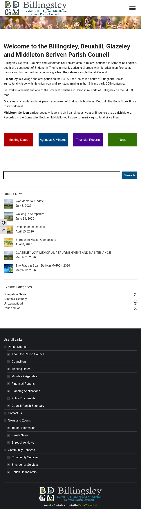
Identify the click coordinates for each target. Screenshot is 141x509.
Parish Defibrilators (24, 472)
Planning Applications (26, 391)
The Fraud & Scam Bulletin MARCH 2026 (43, 265)
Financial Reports (23, 383)
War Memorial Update (30, 201)
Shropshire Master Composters (36, 239)
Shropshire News (23, 442)
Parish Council (17, 346)
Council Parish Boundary (28, 405)
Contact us (15, 413)
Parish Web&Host (87, 505)
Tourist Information (23, 427)
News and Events (19, 420)
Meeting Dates (21, 368)
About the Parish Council (28, 354)
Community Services (21, 450)
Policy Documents (23, 398)
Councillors (19, 361)
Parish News (20, 435)
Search (129, 175)
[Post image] (8, 204)
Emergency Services (25, 464)
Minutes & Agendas (24, 376)
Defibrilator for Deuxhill (31, 226)
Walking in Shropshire (30, 214)
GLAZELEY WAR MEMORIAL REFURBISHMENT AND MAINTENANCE (63, 252)
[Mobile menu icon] (132, 8)
